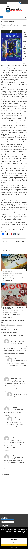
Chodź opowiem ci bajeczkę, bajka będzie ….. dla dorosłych (13, 308)
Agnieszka (14, 407)
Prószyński (16, 273)
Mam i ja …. (6, 241)
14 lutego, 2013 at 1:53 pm (18, 439)
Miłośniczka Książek (16, 378)
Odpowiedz (6, 356)
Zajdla (19, 440)
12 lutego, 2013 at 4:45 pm (21, 360)
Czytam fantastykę (8, 273)
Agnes (12, 437)
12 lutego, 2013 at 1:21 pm (18, 409)
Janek (13, 24)
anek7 (6, 68)
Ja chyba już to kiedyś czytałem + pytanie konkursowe (21, 243)
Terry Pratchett (11, 275)
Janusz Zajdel (21, 26)
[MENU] (1, 17)
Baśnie (22, 310)
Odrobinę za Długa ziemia (9, 270)
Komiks (3, 283)
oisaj (15, 358)
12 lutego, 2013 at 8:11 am (18, 341)
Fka (10, 68)
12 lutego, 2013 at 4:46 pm (21, 419)
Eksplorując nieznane (12, 26)
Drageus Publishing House (14, 325)
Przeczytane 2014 (5, 254)
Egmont (15, 312)
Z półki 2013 (10, 229)
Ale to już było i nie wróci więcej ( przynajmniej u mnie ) (13, 321)
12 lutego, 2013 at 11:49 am (18, 380)
